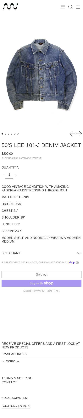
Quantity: (10, 167)
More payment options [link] (41, 291)
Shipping (7, 158)
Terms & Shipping (17, 378)
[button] (70, 6)
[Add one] (16, 175)
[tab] (2, 134)
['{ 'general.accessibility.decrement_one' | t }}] (2, 175)
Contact (9, 382)
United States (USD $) (14, 406)
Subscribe (8, 361)
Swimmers (19, 397)
